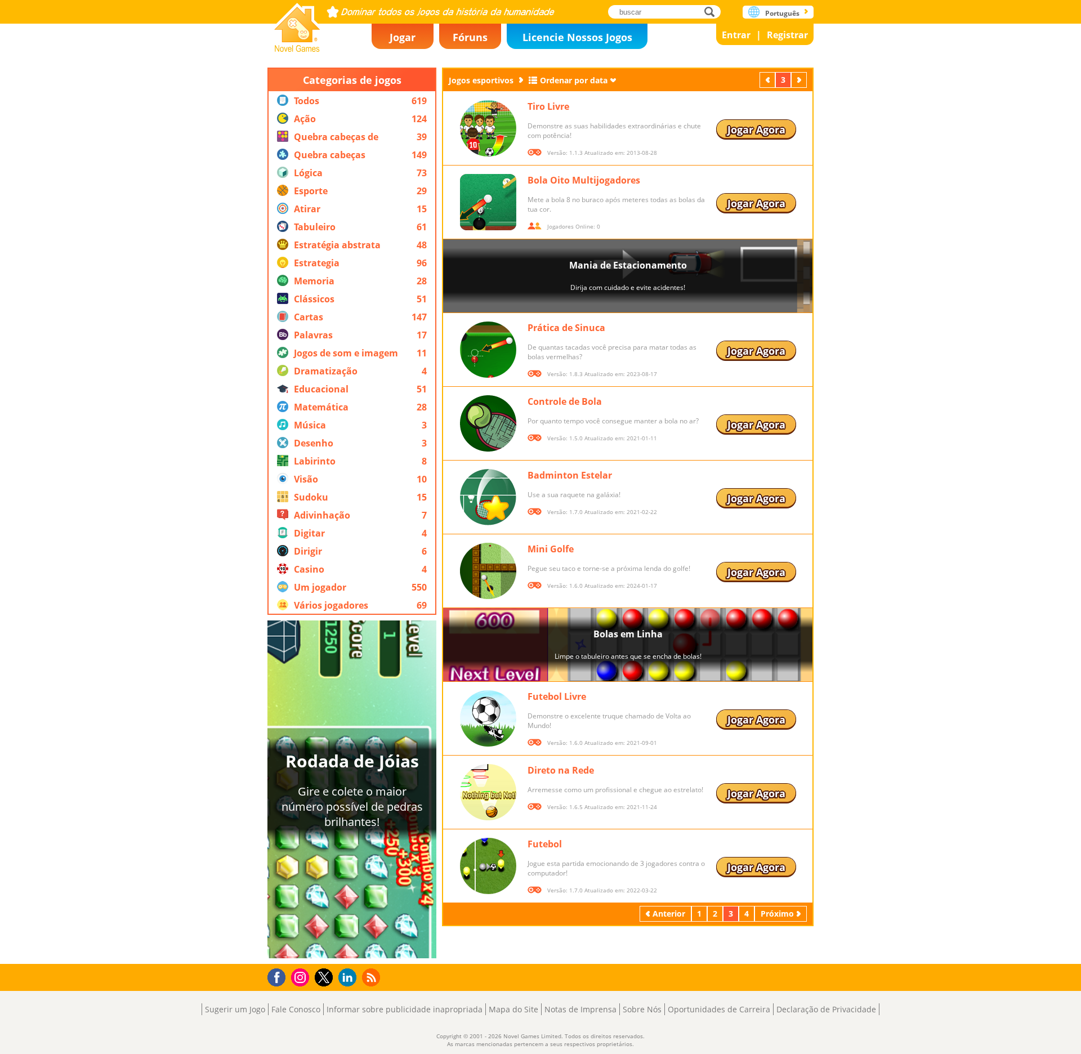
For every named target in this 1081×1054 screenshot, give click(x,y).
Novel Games (297, 24)
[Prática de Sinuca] (488, 349)
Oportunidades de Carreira (719, 1009)
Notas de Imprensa (580, 1009)
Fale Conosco (295, 1009)
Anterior (768, 79)
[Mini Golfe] (488, 571)
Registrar (787, 35)
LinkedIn (349, 977)
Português (782, 13)
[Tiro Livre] (488, 128)
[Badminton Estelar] (488, 497)
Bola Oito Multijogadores (584, 180)
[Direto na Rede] (488, 792)
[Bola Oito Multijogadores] (488, 202)
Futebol (545, 844)
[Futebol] (488, 866)
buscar (712, 11)
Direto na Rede (561, 770)
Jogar (403, 37)
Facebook (279, 976)
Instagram (301, 976)
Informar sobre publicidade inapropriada (405, 1009)
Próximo (800, 79)
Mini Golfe (551, 549)
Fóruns (470, 37)
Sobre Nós (642, 1009)
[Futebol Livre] (488, 718)
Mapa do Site (513, 1009)
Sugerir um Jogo (235, 1009)
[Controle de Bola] (488, 423)
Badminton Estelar (570, 475)
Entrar (736, 35)
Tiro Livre (548, 106)
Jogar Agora (756, 129)
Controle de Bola (565, 401)
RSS (372, 977)
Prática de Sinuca (566, 327)
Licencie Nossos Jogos (577, 37)
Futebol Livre (557, 696)
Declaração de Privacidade (826, 1009)
